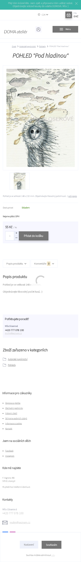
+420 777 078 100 (14, 330)
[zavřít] (76, 4)
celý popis (72, 196)
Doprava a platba (12, 403)
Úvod (14, 46)
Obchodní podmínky (14, 408)
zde (53, 555)
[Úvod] (15, 29)
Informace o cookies (13, 423)
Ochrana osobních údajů (16, 418)
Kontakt (8, 428)
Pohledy (42, 46)
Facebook (9, 450)
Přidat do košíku (33, 236)
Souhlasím (51, 544)
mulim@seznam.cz (13, 333)
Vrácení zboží (11, 413)
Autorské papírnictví (27, 46)
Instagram (9, 456)
